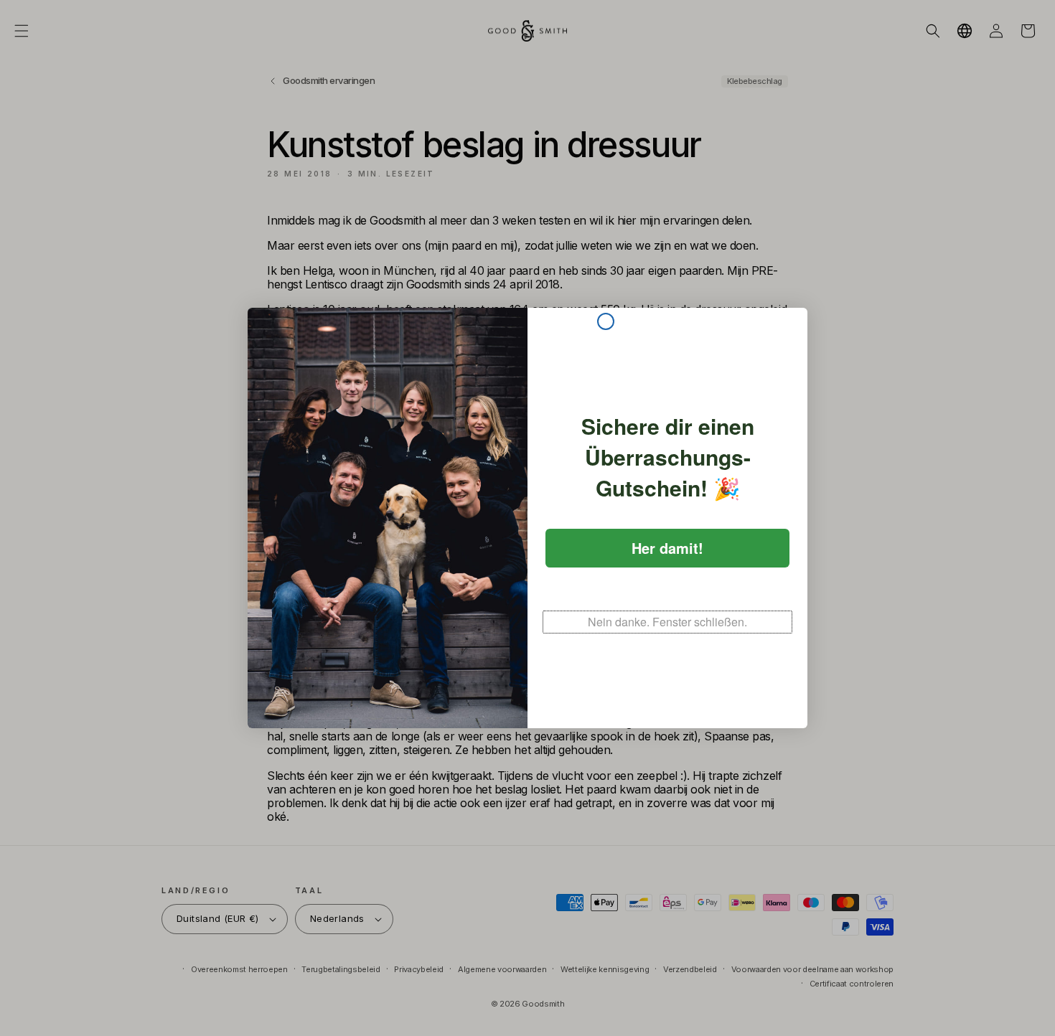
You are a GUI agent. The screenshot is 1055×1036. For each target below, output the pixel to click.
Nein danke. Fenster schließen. (667, 621)
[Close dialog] (606, 321)
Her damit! (667, 547)
